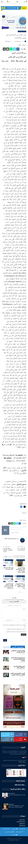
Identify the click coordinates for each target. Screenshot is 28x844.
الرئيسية (21, 828)
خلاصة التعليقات (22, 823)
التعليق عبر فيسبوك (13, 601)
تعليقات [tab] (13, 597)
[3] (5, 401)
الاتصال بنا (13, 834)
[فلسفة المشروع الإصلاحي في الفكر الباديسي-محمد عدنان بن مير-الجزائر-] (8, 578)
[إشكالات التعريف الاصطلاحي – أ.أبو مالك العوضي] (6, 652)
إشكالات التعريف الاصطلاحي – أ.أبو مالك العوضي (8, 550)
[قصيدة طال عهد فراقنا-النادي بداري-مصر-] (8, 562)
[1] (10, 270)
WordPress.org (22, 825)
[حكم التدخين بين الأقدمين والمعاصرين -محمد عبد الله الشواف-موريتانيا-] (20, 562)
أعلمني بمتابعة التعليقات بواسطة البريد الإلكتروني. (15, 629)
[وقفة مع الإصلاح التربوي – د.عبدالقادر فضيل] (6, 668)
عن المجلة (14, 828)
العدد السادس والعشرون (22, 31)
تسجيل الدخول (22, 819)
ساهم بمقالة (19, 831)
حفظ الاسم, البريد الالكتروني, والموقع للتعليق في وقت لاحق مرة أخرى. (14, 625)
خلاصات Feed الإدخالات (20, 821)
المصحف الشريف (9, 831)
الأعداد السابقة (6, 828)
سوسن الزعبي (11, 804)
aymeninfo (17, 840)
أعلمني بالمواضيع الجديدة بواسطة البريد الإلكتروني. (15, 631)
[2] (25, 276)
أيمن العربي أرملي (11, 793)
